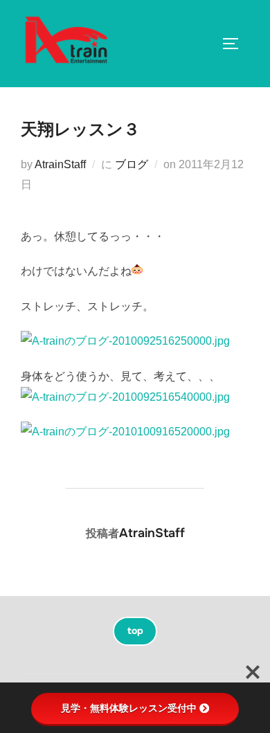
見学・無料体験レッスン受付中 (129, 708)
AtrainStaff (60, 164)
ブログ (131, 164)
